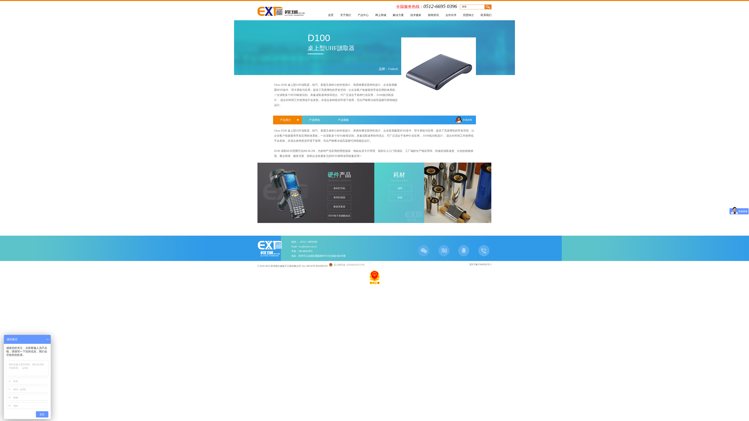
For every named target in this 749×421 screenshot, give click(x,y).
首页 (331, 15)
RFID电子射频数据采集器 (339, 216)
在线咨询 (467, 120)
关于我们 (345, 15)
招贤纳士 (468, 15)
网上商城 (380, 15)
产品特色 (314, 120)
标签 (400, 197)
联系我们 (486, 15)
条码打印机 (339, 188)
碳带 (400, 188)
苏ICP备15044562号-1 (480, 264)
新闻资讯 (433, 15)
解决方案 (398, 15)
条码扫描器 (339, 197)
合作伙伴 (450, 15)
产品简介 (285, 120)
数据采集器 (339, 206)
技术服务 (415, 15)
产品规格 (343, 120)
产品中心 (363, 15)
